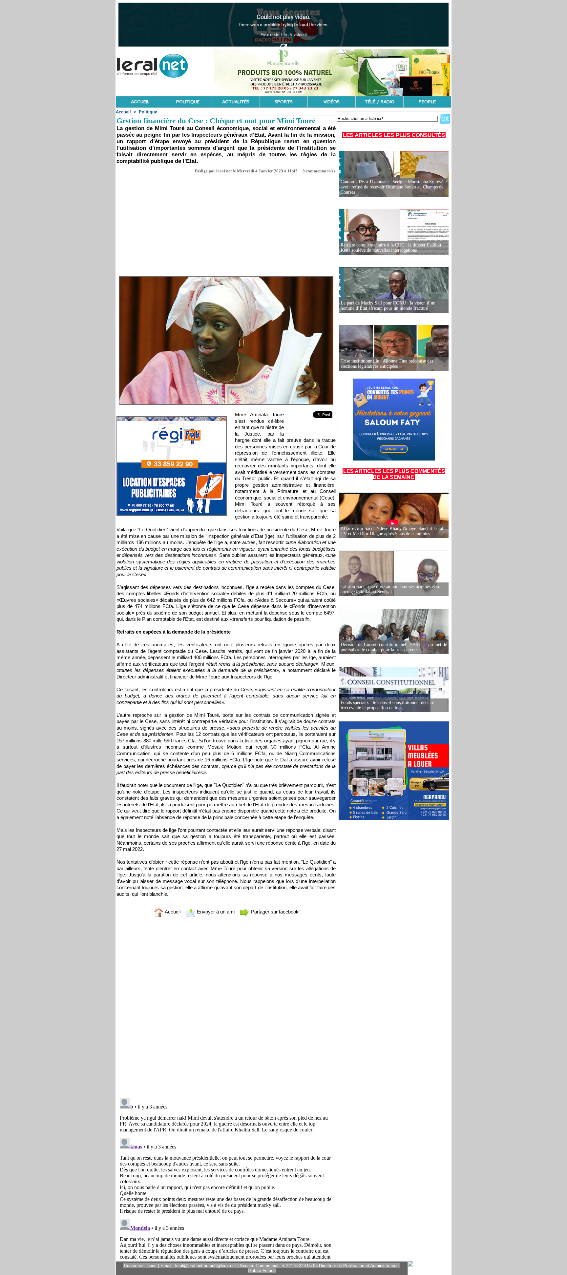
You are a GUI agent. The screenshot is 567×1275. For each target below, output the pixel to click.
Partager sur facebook (274, 911)
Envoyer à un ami (215, 911)
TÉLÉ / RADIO (379, 102)
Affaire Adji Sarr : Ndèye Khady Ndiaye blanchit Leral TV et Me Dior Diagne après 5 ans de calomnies (392, 531)
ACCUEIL (140, 102)
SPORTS (284, 102)
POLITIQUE (188, 102)
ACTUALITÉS (235, 102)
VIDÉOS (332, 102)
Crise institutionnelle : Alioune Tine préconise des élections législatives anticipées (387, 364)
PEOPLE (427, 102)
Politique (148, 111)
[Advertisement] (226, 223)
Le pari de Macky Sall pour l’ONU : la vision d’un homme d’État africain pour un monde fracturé (388, 306)
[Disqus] (226, 1009)
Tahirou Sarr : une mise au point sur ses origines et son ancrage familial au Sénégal (392, 589)
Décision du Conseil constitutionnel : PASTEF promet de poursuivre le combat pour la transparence (394, 647)
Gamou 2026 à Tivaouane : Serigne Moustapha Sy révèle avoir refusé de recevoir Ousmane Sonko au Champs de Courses (394, 187)
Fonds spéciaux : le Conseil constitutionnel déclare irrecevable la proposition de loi (387, 705)
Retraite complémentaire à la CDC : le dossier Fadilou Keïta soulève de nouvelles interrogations (391, 248)
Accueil (123, 111)
